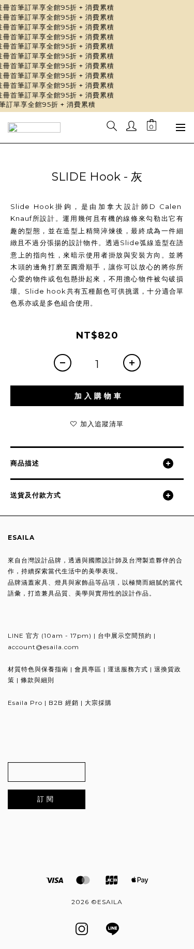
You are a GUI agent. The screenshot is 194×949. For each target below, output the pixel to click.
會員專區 (87, 669)
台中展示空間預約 (125, 635)
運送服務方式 (128, 669)
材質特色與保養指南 (38, 669)
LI (113, 928)
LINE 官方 (23, 635)
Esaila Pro (25, 702)
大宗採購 (98, 702)
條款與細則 (37, 680)
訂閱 (46, 799)
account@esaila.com (43, 647)
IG (81, 928)
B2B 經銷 (64, 702)
